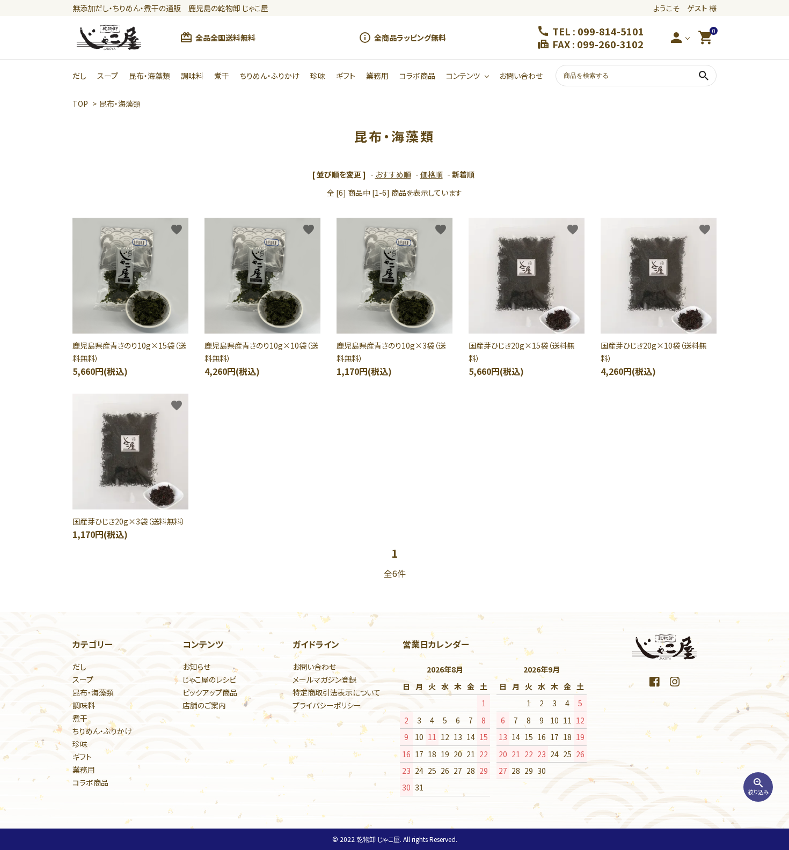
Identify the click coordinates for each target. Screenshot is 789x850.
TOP (80, 103)
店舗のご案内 (204, 705)
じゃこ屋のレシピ (209, 679)
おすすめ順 (393, 174)
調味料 (192, 75)
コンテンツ (463, 75)
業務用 (377, 75)
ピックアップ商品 (209, 692)
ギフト (345, 75)
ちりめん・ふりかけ (269, 75)
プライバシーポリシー (327, 705)
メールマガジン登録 (324, 679)
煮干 (221, 75)
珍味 (317, 75)
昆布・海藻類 (149, 75)
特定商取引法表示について (337, 692)
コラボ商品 (417, 75)
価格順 (431, 174)
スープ (107, 75)
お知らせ (196, 666)
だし (79, 75)
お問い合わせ (521, 75)
